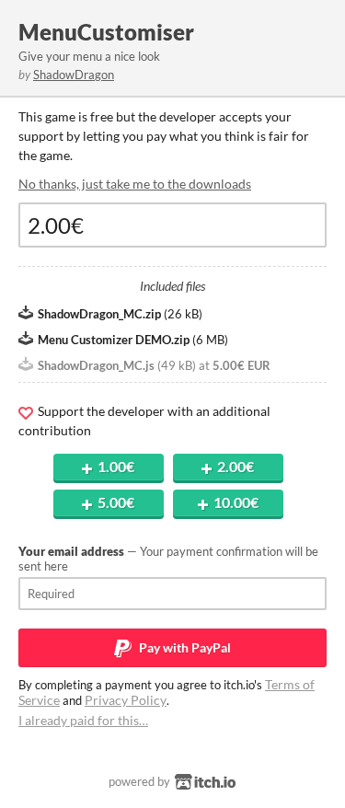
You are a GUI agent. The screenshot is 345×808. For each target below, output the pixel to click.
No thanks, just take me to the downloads (134, 183)
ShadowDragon (73, 74)
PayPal (183, 647)
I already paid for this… (83, 720)
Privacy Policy (126, 700)
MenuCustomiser (106, 31)
